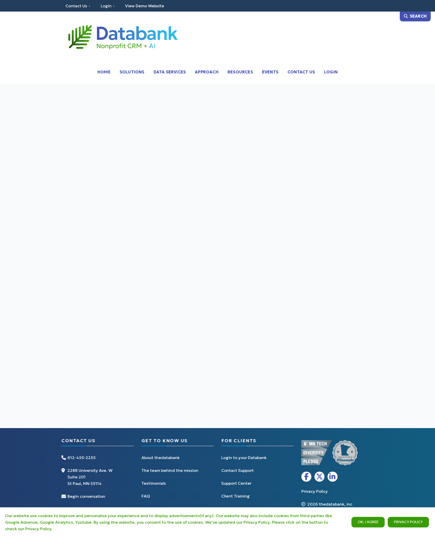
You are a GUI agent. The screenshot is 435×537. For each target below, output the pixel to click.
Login (106, 5)
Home (104, 71)
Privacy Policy (408, 522)
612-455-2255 (81, 457)
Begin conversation (86, 496)
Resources (240, 71)
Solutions (132, 71)
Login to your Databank (244, 457)
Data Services (170, 71)
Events (270, 71)
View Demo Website (144, 5)
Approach (207, 71)
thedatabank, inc (335, 504)
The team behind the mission (169, 470)
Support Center (236, 483)
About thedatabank (160, 457)
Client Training (235, 496)
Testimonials (153, 483)
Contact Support (237, 470)
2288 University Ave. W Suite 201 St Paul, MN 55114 (90, 477)
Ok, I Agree (368, 522)
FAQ (145, 496)
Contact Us (76, 5)
